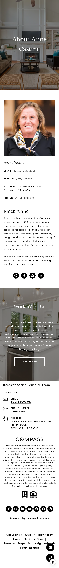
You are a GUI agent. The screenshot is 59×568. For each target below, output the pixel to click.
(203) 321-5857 (25, 178)
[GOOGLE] (36, 509)
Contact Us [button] (29, 361)
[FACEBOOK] (24, 276)
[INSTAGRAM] (16, 509)
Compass (14, 451)
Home (17, 539)
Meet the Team (34, 539)
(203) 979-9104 (18, 411)
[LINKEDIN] (41, 276)
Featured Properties (18, 543)
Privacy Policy (43, 534)
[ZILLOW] (32, 276)
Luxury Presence (37, 518)
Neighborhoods (44, 543)
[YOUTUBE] (29, 509)
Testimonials (30, 547)
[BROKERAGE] (16, 276)
